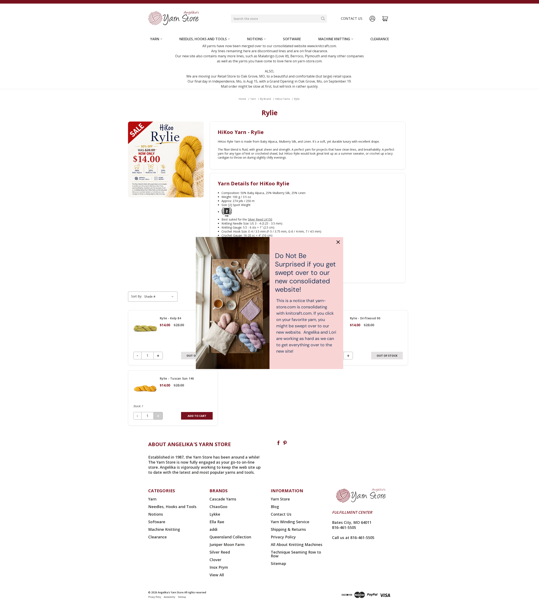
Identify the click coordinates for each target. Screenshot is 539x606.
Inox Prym (218, 567)
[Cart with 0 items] (385, 18)
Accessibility (169, 596)
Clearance (379, 39)
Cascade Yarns (222, 499)
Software (292, 39)
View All (216, 574)
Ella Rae (216, 521)
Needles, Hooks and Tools (203, 39)
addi (213, 529)
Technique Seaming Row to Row (296, 554)
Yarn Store (280, 499)
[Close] (338, 242)
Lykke (214, 514)
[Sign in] (372, 18)
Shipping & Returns (288, 529)
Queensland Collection (230, 536)
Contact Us (281, 514)
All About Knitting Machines (296, 544)
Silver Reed (219, 552)
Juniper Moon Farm (227, 544)
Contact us (351, 18)
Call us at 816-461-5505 (353, 537)
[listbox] (159, 296)
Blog (275, 506)
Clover (215, 559)
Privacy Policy (283, 536)
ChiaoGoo (218, 506)
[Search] (323, 19)
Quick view (173, 338)
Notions (255, 39)
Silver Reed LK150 (260, 219)
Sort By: (136, 296)
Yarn (154, 39)
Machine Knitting (334, 39)
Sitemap (278, 563)
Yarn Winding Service (290, 521)
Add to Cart (197, 416)
